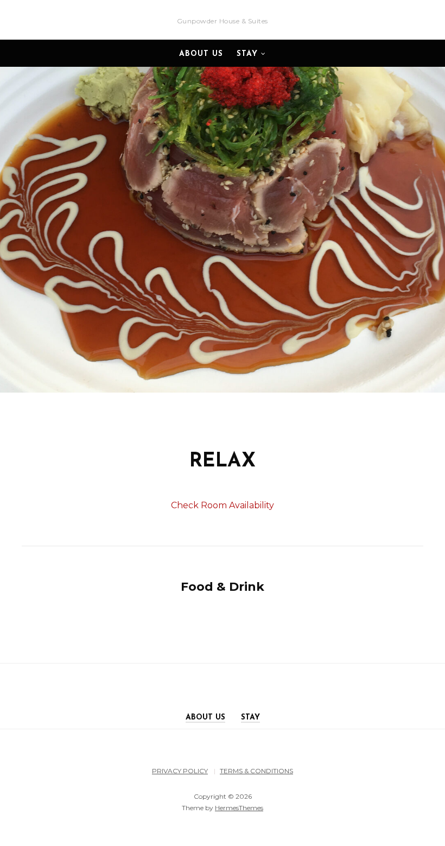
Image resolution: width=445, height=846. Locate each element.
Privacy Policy (180, 771)
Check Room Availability (222, 505)
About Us (201, 54)
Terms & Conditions (256, 771)
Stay (247, 54)
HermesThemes (239, 808)
